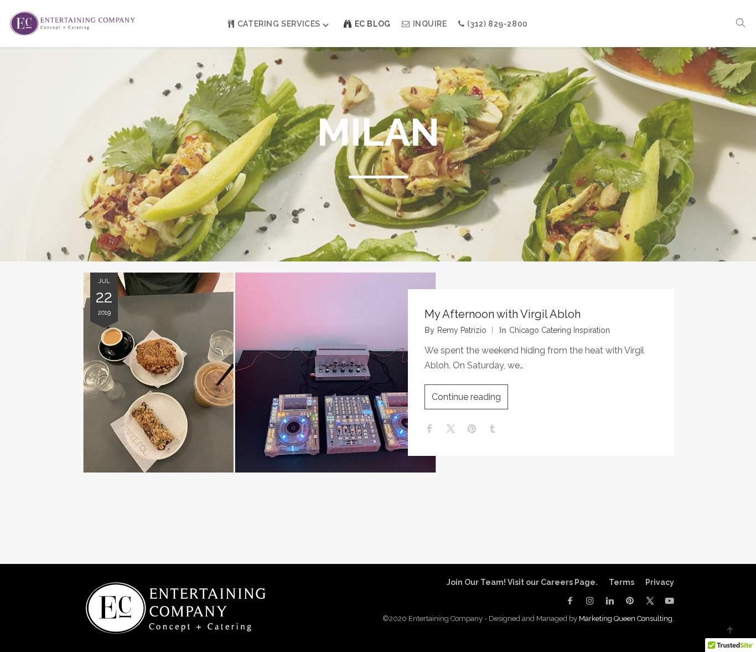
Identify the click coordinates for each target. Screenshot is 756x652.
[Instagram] (590, 601)
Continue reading (466, 397)
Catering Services (278, 23)
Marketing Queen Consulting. (626, 618)
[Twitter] (650, 601)
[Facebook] (570, 601)
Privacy (659, 582)
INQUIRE (430, 23)
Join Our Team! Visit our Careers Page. (522, 582)
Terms (621, 582)
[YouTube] (667, 601)
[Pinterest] (630, 601)
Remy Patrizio (461, 330)
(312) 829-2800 (497, 23)
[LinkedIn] (610, 601)
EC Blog (373, 23)
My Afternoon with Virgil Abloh (502, 314)
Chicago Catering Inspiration (559, 330)
